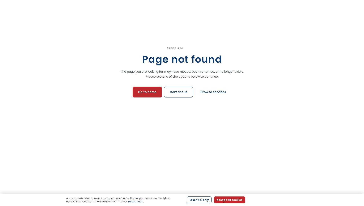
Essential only (199, 200)
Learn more (135, 201)
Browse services (213, 92)
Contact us (178, 92)
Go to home (147, 92)
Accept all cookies (229, 200)
